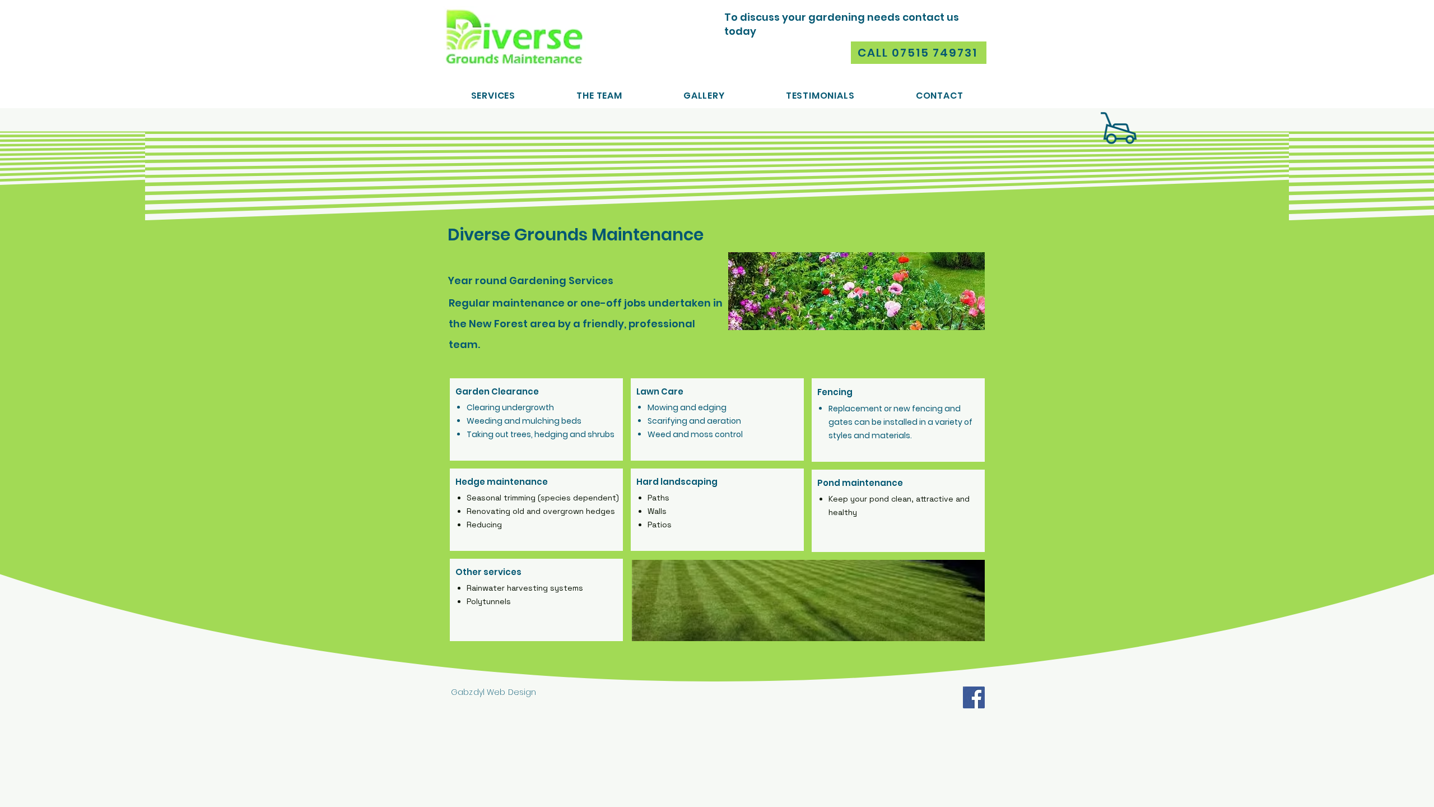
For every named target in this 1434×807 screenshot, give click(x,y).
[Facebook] (974, 697)
